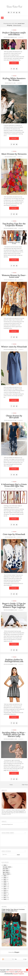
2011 (4, 897)
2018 (4, 885)
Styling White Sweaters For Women (14, 79)
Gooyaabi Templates (18, 973)
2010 (4, 899)
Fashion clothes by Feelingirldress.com (14, 660)
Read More (14, 62)
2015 (4, 890)
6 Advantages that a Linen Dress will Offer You (14, 485)
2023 (4, 875)
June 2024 (6, 870)
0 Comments (20, 37)
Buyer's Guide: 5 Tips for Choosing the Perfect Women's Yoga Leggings (14, 605)
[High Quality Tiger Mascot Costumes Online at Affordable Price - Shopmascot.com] (14, 911)
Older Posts (25, 784)
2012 (4, 896)
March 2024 (6, 874)
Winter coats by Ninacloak (14, 346)
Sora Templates (10, 972)
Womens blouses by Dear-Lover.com (14, 276)
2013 (4, 894)
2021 (4, 879)
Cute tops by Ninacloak (14, 534)
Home (11, 784)
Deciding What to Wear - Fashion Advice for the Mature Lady (14, 734)
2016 (4, 888)
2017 (4, 886)
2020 (4, 881)
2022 (4, 877)
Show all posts (17, 25)
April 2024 (6, 872)
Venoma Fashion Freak (15, 970)
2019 (4, 883)
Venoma (14, 30)
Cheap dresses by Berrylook (14, 416)
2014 (4, 892)
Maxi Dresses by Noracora (14, 154)
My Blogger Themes (22, 972)
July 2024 (5, 868)
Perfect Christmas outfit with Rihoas (14, 33)
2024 (4, 865)
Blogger (16, 952)
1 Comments (19, 156)
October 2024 (7, 867)
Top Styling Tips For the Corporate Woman (14, 224)
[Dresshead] (14, 929)
